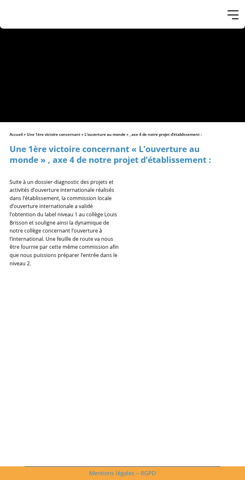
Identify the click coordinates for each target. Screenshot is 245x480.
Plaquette (122, 448)
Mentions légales (112, 473)
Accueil (16, 134)
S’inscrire (122, 426)
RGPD (148, 473)
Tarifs (122, 437)
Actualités (122, 415)
